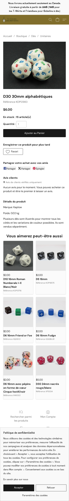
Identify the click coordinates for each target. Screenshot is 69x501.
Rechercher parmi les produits (21, 418)
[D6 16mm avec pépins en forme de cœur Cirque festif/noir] (18, 360)
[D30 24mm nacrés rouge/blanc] (51, 360)
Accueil (7, 36)
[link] (34, 494)
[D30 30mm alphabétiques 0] (34, 65)
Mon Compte (48, 416)
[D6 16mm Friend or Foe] (18, 312)
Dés (33, 36)
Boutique (21, 36)
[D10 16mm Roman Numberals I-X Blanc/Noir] (18, 256)
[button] (11, 20)
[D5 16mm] (51, 256)
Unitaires (45, 36)
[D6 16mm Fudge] (51, 312)
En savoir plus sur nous (15, 479)
